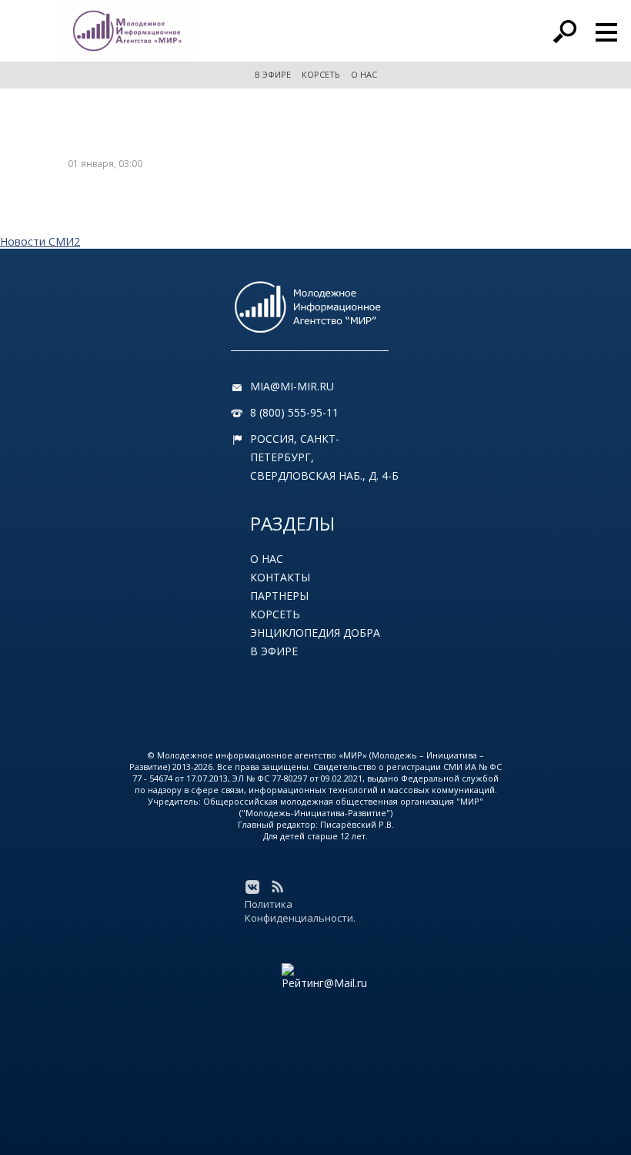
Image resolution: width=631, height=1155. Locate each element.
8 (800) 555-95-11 (294, 412)
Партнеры (279, 595)
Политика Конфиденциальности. (300, 911)
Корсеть (275, 614)
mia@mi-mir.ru (292, 386)
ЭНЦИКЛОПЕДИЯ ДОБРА (315, 632)
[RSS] (277, 887)
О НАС (364, 74)
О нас (266, 558)
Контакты (280, 577)
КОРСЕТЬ (321, 74)
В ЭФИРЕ (273, 74)
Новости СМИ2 (40, 241)
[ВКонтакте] (252, 887)
